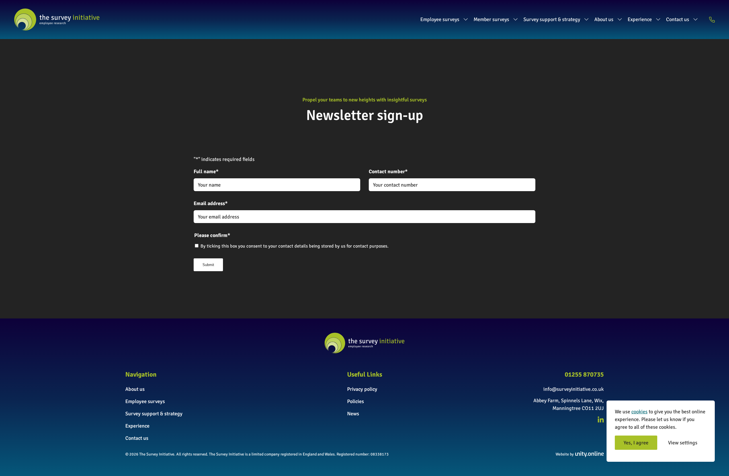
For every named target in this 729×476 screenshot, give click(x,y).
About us (603, 19)
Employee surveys (439, 19)
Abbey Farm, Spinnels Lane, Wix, (568, 400)
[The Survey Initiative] (56, 19)
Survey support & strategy (551, 19)
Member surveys (491, 19)
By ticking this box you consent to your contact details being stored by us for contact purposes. (294, 246)
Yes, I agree (636, 443)
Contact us (677, 19)
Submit (208, 265)
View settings (682, 443)
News (353, 413)
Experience (640, 19)
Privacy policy (362, 389)
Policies (355, 401)
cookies (639, 411)
